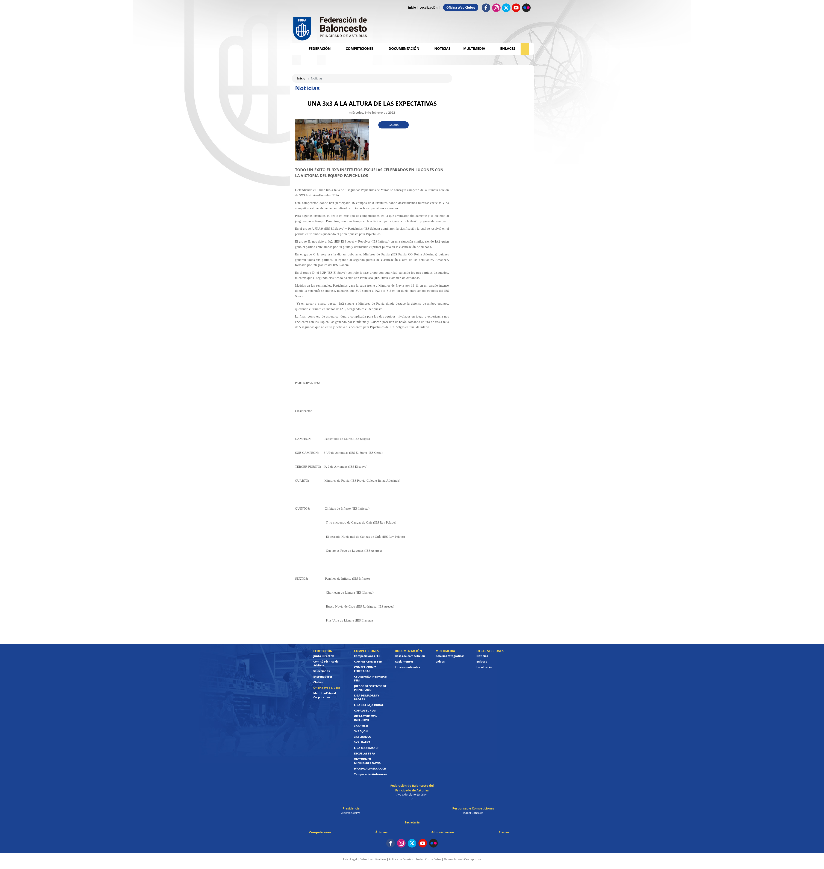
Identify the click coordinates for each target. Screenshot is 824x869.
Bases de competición (410, 656)
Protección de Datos (428, 859)
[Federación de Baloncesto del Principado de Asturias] (330, 28)
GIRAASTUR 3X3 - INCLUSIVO (365, 718)
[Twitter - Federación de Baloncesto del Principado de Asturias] (506, 7)
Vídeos (440, 661)
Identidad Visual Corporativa (324, 695)
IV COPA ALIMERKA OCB (370, 768)
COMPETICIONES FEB (368, 661)
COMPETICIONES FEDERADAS (365, 669)
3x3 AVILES (361, 725)
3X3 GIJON (361, 731)
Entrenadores (322, 676)
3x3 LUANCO (362, 737)
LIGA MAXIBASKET (366, 748)
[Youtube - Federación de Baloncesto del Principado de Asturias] (516, 7)
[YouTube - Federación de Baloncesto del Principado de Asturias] (422, 843)
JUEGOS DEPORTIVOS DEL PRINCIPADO (371, 688)
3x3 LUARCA (362, 742)
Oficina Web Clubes (460, 7)
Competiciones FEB (367, 656)
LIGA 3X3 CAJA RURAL (368, 705)
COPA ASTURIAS (365, 710)
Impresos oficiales (407, 667)
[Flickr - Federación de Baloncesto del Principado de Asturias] (526, 7)
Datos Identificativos (373, 859)
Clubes (318, 682)
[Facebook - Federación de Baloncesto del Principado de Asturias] (486, 7)
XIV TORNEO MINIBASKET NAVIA (367, 761)
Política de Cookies (401, 859)
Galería (394, 125)
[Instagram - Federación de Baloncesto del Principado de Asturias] (496, 7)
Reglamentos (404, 661)
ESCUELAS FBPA (364, 753)
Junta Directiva (324, 656)
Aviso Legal (350, 859)
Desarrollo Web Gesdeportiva (462, 859)
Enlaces (507, 48)
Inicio (412, 7)
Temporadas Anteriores (370, 774)
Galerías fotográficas (450, 656)
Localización (429, 7)
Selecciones (321, 671)
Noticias (442, 48)
